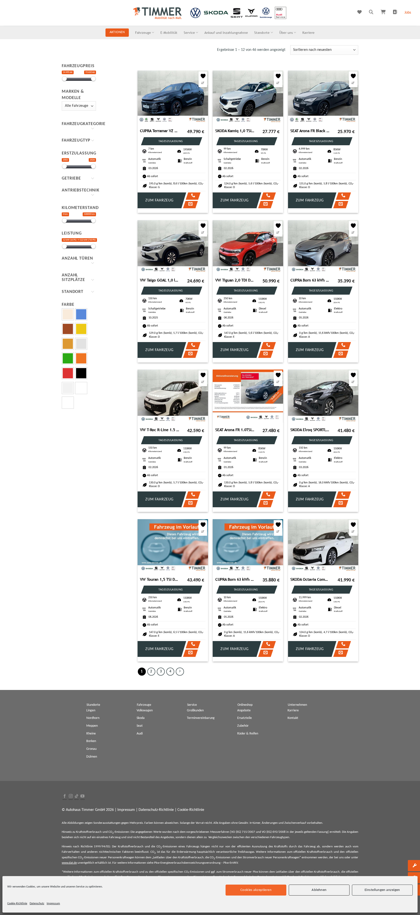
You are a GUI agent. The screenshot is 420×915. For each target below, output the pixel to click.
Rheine (91, 733)
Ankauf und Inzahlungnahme (226, 32)
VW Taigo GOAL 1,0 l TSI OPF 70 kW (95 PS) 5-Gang (159, 280)
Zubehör (243, 726)
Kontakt (293, 718)
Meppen (92, 726)
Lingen (90, 710)
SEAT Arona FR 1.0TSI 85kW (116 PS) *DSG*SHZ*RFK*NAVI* (235, 429)
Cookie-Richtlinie (17, 903)
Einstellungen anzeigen (382, 890)
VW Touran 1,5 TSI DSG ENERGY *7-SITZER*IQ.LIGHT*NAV (159, 579)
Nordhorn (92, 718)
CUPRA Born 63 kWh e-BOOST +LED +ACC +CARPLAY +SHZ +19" (310, 280)
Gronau (91, 749)
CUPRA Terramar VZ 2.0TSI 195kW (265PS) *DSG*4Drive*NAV (159, 130)
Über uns (286, 32)
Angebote (244, 710)
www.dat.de (69, 862)
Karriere (308, 32)
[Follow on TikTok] (77, 796)
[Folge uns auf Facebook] (65, 796)
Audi (140, 733)
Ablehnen (319, 890)
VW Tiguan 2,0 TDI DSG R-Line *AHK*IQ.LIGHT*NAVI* (235, 280)
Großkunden (195, 710)
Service (189, 32)
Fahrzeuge (143, 32)
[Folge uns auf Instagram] (71, 796)
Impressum (53, 903)
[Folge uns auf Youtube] (82, 796)
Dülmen (91, 757)
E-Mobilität (168, 32)
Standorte (262, 32)
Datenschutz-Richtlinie (156, 810)
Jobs (407, 13)
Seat (140, 726)
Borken (91, 741)
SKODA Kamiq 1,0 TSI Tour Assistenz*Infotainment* (235, 130)
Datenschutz (37, 903)
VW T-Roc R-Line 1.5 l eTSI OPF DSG (159, 429)
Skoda (141, 718)
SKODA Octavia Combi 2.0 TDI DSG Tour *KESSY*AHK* (310, 579)
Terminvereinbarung (201, 718)
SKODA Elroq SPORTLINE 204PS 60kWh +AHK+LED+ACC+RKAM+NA (310, 429)
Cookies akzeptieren (256, 890)
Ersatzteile (244, 718)
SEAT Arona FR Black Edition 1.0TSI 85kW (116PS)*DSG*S (310, 130)
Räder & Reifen (247, 733)
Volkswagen (145, 710)
